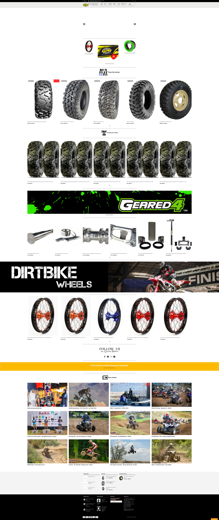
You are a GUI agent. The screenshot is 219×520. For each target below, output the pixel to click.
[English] (113, 498)
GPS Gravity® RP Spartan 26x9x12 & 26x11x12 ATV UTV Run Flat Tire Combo (173, 181)
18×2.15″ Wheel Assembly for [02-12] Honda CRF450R (170, 337)
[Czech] (110, 498)
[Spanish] (114, 499)
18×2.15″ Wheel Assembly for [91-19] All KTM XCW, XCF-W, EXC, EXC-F (73, 337)
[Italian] (117, 498)
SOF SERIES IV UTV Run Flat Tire (165, 121)
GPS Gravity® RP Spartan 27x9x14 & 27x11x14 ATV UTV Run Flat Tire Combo (107, 181)
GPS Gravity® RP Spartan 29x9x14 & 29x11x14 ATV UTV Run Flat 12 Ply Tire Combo (74, 181)
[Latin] (118, 498)
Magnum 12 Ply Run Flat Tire (99, 121)
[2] (108, 35)
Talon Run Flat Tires (130, 121)
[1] (107, 35)
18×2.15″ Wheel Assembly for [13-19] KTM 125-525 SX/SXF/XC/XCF (39, 337)
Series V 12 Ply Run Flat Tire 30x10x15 (67, 121)
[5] (111, 35)
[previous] (84, 24)
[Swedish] (115, 499)
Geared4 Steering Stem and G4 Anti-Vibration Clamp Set (176, 253)
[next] (135, 24)
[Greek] (116, 498)
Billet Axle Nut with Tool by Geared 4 (61, 253)
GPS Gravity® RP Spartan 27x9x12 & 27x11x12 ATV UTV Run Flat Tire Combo (140, 181)
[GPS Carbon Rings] (109, 24)
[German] (115, 498)
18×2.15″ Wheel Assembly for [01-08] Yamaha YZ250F (103, 337)
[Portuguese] (110, 499)
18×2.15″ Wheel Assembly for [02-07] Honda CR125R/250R (137, 337)
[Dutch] (112, 498)
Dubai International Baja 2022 (90, 499)
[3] (109, 35)
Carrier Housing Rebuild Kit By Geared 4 (145, 253)
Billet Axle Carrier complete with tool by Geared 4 (92, 253)
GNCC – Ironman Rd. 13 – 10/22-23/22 (90, 510)
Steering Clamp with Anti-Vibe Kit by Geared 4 (118, 253)
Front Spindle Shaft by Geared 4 (33, 253)
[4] (110, 35)
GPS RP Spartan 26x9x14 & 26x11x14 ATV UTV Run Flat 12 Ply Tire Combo (40, 181)
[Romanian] (112, 499)
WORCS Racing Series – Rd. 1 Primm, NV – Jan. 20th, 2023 (90, 504)
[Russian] (113, 499)
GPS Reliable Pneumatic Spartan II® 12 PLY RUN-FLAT (37, 121)
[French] (114, 498)
